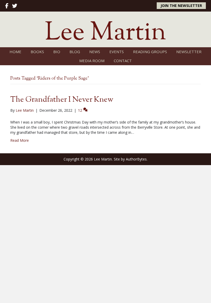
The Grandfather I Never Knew (61, 99)
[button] (181, 5)
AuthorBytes (136, 159)
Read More (19, 140)
